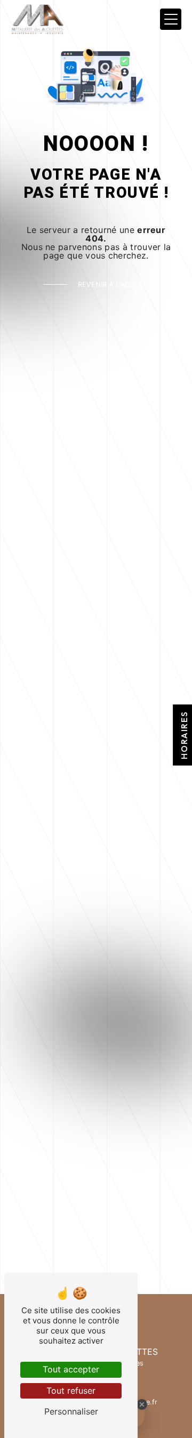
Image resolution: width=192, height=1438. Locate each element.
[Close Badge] (142, 1404)
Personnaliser (71, 1411)
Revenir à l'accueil (113, 284)
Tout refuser (70, 1390)
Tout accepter (71, 1369)
